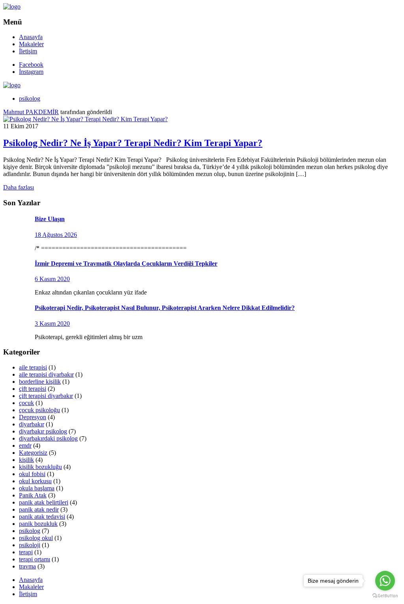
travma (27, 566)
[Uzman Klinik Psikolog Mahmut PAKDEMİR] (12, 6)
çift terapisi (32, 388)
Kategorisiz (33, 452)
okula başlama (36, 488)
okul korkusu (35, 481)
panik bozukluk (38, 523)
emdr (25, 445)
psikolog (29, 98)
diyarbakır (31, 424)
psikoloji (29, 545)
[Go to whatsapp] (385, 581)
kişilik (26, 459)
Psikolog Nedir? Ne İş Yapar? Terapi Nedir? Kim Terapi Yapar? (132, 143)
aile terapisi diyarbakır (46, 374)
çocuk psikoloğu (39, 410)
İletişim (28, 51)
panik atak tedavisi (42, 516)
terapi (26, 552)
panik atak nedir (39, 509)
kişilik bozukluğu (40, 466)
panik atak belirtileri (43, 502)
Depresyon (32, 417)
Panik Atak (33, 495)
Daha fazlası (18, 187)
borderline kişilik (40, 381)
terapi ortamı (34, 559)
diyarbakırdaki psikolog (48, 438)
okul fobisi (32, 474)
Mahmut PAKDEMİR (31, 112)
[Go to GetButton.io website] (385, 595)
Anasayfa (31, 37)
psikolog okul (36, 538)
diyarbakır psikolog (43, 431)
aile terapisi (33, 367)
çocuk (26, 403)
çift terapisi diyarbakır (46, 395)
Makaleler (31, 44)
